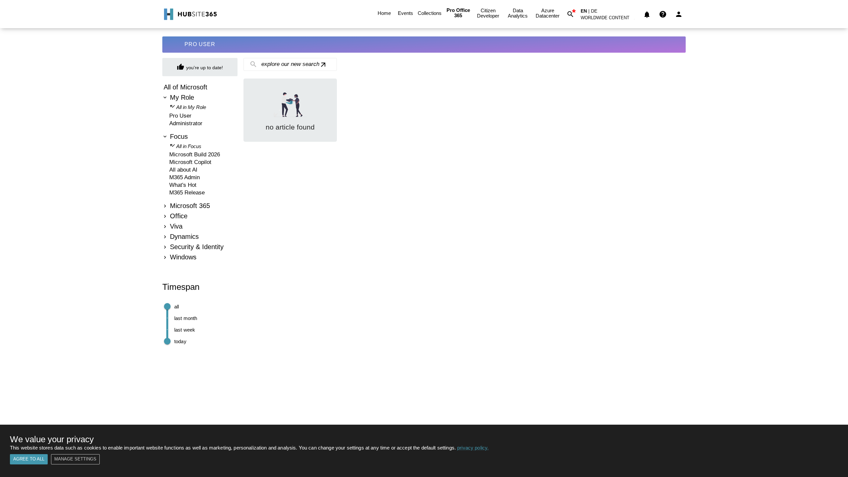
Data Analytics (518, 13)
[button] (609, 19)
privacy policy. (473, 447)
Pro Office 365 (458, 12)
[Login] (679, 14)
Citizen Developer (488, 13)
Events (405, 13)
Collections (430, 13)
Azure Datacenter (547, 13)
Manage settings (75, 458)
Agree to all (28, 458)
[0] (647, 14)
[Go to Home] (189, 14)
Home (384, 13)
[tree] (200, 173)
